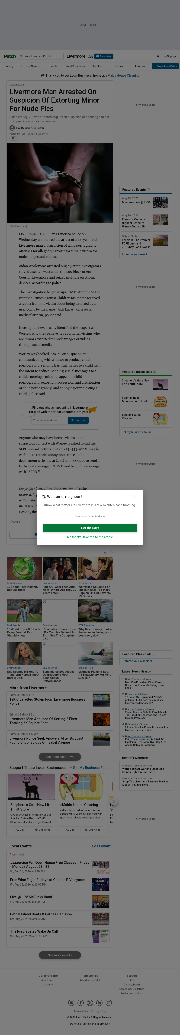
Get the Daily (90, 528)
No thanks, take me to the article (90, 537)
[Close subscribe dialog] (135, 496)
